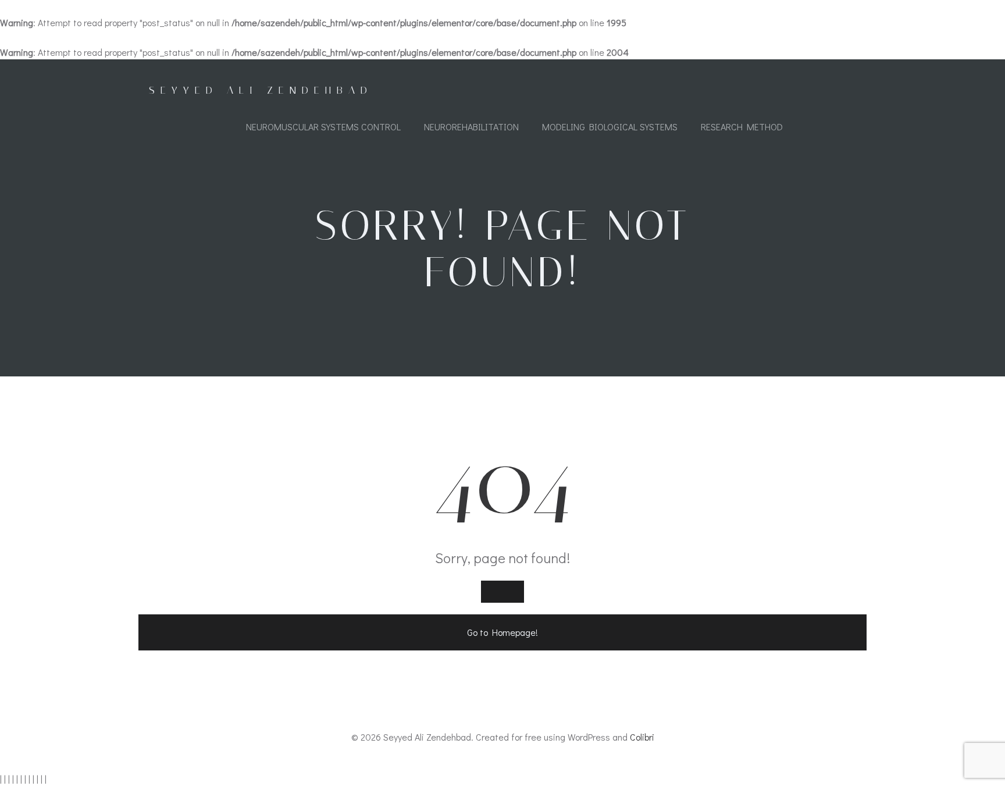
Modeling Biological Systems (610, 126)
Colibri (642, 737)
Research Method (742, 126)
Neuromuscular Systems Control (323, 126)
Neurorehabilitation (471, 126)
